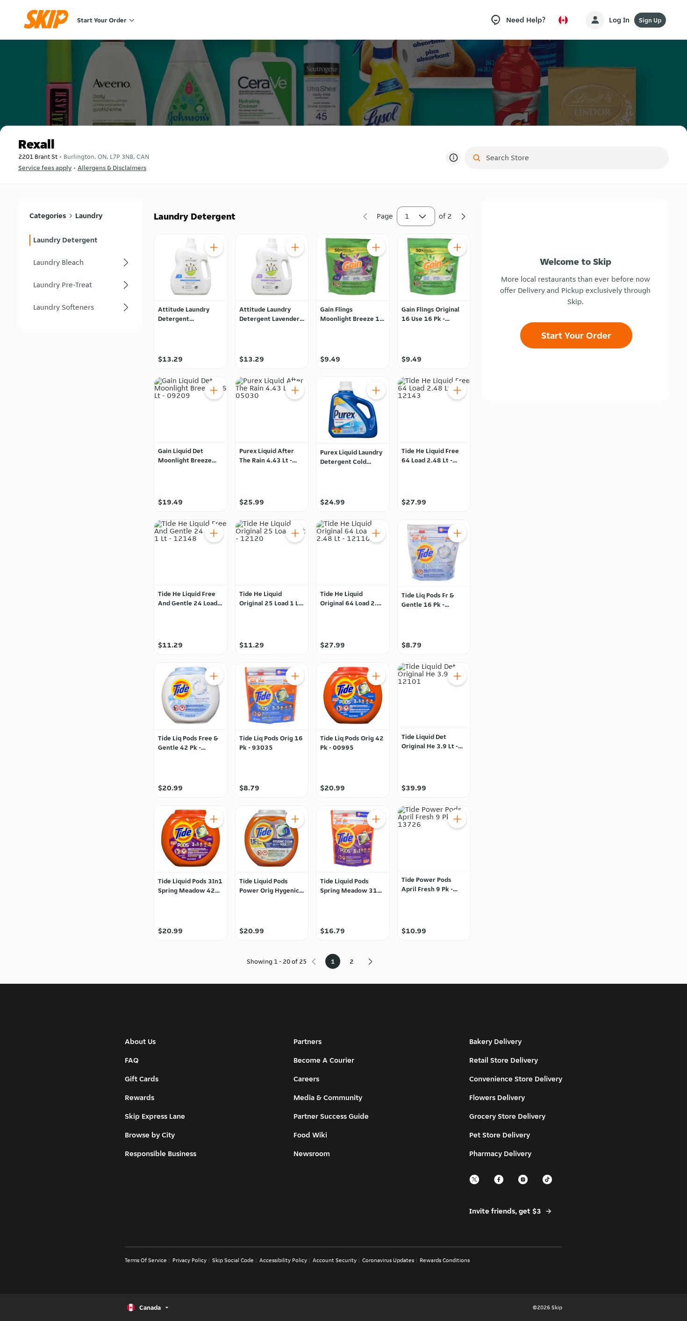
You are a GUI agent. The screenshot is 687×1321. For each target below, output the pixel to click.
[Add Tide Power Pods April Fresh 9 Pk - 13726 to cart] (457, 819)
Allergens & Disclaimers (112, 167)
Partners (307, 1041)
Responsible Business (160, 1153)
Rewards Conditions (445, 1260)
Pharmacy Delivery (500, 1153)
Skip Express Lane (155, 1116)
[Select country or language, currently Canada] (563, 20)
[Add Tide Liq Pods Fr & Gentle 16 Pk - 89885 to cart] (457, 533)
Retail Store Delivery (503, 1060)
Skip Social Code (233, 1260)
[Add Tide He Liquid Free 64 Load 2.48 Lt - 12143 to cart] (457, 390)
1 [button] (407, 216)
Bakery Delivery (495, 1041)
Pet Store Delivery (499, 1135)
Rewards (139, 1097)
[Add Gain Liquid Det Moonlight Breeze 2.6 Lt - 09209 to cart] (214, 390)
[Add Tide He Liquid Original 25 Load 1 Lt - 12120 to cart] (295, 533)
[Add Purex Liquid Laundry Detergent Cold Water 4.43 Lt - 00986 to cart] (376, 390)
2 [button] (352, 961)
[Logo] (49, 20)
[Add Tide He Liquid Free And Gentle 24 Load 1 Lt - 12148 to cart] (214, 533)
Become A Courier (323, 1060)
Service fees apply (45, 167)
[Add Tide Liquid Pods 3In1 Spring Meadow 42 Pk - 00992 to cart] (214, 819)
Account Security (335, 1260)
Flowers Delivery (497, 1097)
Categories (47, 215)
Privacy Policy (189, 1260)
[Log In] (595, 20)
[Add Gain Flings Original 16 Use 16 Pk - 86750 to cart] (457, 247)
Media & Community (327, 1097)
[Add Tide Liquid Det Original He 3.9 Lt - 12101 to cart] (457, 676)
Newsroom (311, 1153)
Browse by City (150, 1135)
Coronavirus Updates (388, 1260)
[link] (80, 240)
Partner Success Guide (331, 1116)
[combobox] (573, 158)
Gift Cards (141, 1079)
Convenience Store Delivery (515, 1079)
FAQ (132, 1060)
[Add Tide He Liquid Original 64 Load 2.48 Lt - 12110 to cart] (376, 533)
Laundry (88, 215)
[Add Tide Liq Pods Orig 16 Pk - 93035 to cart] (295, 676)
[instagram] (523, 1183)
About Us (140, 1041)
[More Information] (453, 157)
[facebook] (499, 1183)
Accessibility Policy (283, 1260)
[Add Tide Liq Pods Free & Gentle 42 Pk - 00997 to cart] (214, 676)
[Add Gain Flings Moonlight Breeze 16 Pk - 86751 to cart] (376, 247)
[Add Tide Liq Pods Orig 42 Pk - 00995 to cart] (376, 676)
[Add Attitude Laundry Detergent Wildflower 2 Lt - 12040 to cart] (214, 247)
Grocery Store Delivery (507, 1116)
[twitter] (474, 1183)
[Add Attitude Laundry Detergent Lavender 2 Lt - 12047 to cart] (295, 247)
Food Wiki (310, 1135)
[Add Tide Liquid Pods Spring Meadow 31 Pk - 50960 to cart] (376, 819)
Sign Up (650, 20)
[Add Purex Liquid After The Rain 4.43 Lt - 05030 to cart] (295, 390)
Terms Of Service (146, 1260)
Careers (306, 1079)
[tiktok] (547, 1183)
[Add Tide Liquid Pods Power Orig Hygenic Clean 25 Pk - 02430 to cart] (295, 819)
